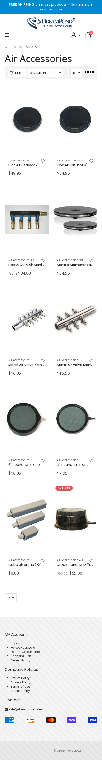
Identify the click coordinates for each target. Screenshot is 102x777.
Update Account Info (25, 652)
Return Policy (20, 678)
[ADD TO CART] (41, 92)
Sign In (15, 643)
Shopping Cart (21, 656)
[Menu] (7, 35)
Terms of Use (20, 686)
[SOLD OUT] (41, 491)
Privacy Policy (20, 682)
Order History (20, 660)
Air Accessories (18, 160)
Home (6, 47)
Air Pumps (37, 160)
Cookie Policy (20, 691)
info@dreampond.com (25, 709)
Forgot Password (23, 647)
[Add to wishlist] (42, 161)
